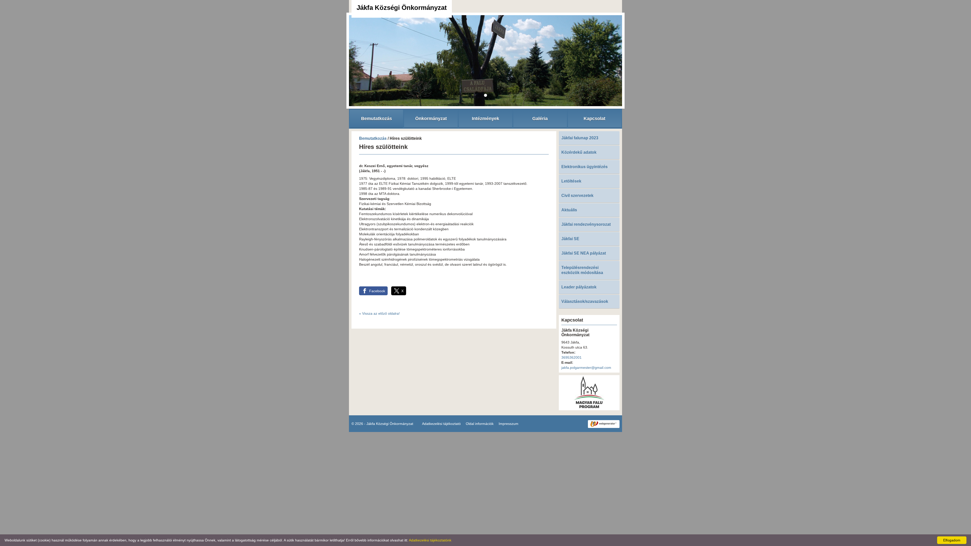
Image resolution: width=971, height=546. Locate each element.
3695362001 (571, 357)
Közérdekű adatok (579, 152)
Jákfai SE (570, 239)
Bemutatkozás (373, 138)
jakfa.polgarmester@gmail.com (586, 368)
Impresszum (508, 424)
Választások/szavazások (584, 301)
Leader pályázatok (579, 287)
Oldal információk (480, 424)
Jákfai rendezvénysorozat (586, 224)
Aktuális (569, 210)
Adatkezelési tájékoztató (441, 424)
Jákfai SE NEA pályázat (583, 253)
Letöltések (571, 181)
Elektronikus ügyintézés (584, 167)
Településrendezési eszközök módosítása (582, 270)
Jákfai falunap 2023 (579, 138)
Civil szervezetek (577, 195)
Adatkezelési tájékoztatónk (430, 540)
